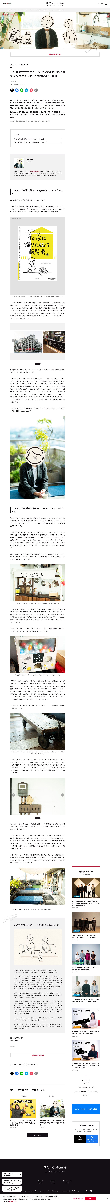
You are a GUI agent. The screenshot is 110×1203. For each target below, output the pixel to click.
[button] (13, 340)
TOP (4, 10)
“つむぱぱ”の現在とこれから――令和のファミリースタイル (30, 142)
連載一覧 (10, 10)
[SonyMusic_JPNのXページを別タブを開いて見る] (87, 1191)
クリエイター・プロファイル (21, 10)
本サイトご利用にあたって (50, 1191)
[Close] (107, 1198)
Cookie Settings (64, 1191)
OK (90, 1198)
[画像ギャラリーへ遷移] (37, 341)
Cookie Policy (13, 1201)
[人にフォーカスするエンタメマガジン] (55, 3)
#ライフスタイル (32, 1064)
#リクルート (86, 1095)
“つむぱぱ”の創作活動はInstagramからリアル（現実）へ (30, 139)
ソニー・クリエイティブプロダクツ (17, 84)
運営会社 (21, 1191)
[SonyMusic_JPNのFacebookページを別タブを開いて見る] (91, 1191)
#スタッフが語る (93, 1091)
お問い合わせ (74, 1191)
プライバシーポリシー (33, 1191)
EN (102, 4)
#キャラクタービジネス (18, 1064)
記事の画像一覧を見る (55, 54)
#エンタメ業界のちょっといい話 (86, 1087)
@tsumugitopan (34, 171)
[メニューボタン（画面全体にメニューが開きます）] (106, 4)
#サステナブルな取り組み (80, 1091)
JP (98, 4)
